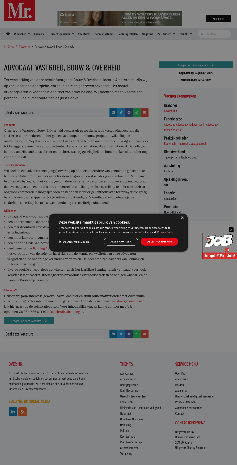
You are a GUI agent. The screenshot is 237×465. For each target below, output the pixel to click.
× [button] (182, 217)
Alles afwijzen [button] (121, 241)
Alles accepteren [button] (159, 241)
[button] (74, 241)
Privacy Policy (165, 232)
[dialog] (118, 232)
